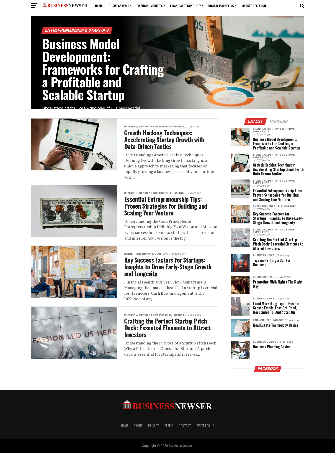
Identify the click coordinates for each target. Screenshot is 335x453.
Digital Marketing (221, 5)
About (138, 425)
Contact (185, 425)
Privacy (153, 425)
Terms (168, 425)
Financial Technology (185, 5)
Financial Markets (149, 5)
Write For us (205, 425)
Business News (119, 5)
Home (98, 5)
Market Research (254, 5)
